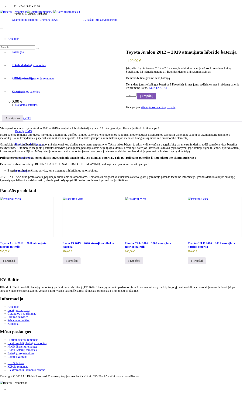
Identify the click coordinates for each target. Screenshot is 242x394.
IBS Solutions (16, 363)
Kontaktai (13, 323)
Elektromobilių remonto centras (26, 370)
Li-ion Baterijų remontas (22, 350)
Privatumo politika (18, 320)
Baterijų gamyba (17, 356)
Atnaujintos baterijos (153, 107)
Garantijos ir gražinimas (22, 313)
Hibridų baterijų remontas (23, 339)
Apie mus (13, 38)
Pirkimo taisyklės (18, 317)
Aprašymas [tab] (12, 118)
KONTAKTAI (158, 87)
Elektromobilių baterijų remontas (27, 343)
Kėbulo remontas (18, 366)
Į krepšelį (146, 96)
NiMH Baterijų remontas (22, 346)
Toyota (171, 107)
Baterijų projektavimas (21, 353)
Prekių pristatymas (18, 310)
